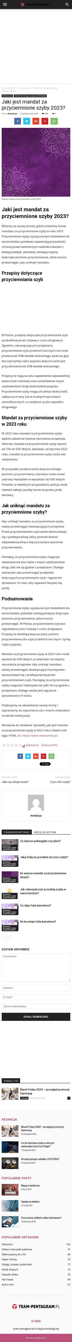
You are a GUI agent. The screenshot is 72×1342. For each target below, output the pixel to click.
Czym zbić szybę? (60, 781)
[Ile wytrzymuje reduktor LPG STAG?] (10, 1163)
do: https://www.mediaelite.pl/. (37, 735)
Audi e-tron (8, 1284)
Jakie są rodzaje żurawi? (15, 781)
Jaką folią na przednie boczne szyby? (44, 857)
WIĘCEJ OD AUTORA (45, 832)
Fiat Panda (7, 1279)
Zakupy (24, 1098)
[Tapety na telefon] (10, 1206)
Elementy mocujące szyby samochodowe (30, 96)
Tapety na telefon (30, 1201)
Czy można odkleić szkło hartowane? (41, 1217)
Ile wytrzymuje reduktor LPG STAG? (40, 1159)
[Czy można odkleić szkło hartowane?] (10, 1221)
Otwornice (7, 1244)
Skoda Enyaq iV (10, 1269)
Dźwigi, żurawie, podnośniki (17, 1264)
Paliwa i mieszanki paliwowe (17, 1249)
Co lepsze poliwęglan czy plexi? (40, 841)
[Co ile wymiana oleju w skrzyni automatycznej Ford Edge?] (10, 1147)
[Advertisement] (36, 47)
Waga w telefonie (30, 1185)
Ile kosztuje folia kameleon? (38, 921)
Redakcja (12, 113)
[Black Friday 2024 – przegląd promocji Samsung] (10, 1094)
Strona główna (8, 88)
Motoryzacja (7, 96)
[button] (67, 4)
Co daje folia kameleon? (35, 905)
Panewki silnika (10, 1274)
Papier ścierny (9, 1259)
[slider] (12, 745)
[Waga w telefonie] (10, 1190)
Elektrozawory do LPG (14, 1254)
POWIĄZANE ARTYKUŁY (17, 832)
